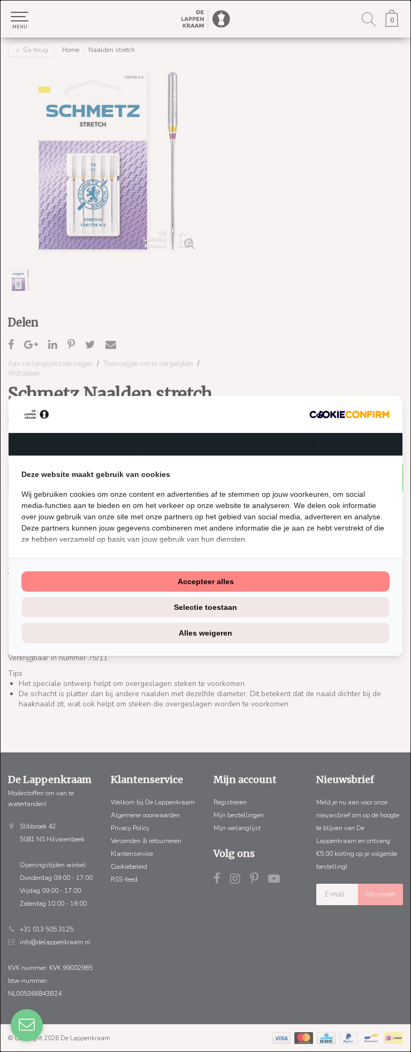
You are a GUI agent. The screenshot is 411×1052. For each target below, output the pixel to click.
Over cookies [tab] (205, 443)
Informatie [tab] (336, 443)
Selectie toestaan (205, 607)
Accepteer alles (206, 581)
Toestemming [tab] (74, 443)
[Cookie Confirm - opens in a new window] (349, 415)
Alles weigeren (205, 633)
